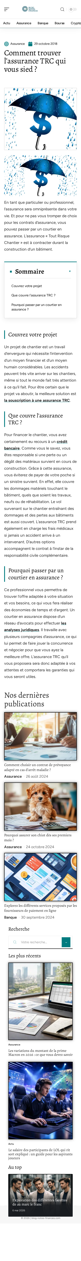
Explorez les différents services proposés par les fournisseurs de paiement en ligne (40, 908)
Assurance (13, 776)
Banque (10, 917)
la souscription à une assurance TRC (37, 400)
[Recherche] (62, 9)
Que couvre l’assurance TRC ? (33, 295)
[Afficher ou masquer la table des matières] (57, 271)
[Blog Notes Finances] (30, 9)
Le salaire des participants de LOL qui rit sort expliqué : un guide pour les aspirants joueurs (40, 1153)
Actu (11, 1143)
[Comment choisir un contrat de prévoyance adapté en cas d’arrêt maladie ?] (40, 736)
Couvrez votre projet (26, 286)
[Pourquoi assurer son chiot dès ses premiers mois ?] (40, 807)
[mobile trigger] (7, 9)
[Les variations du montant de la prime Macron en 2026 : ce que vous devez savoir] (40, 1001)
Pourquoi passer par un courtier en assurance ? (36, 307)
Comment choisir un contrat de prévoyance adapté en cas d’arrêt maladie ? (37, 767)
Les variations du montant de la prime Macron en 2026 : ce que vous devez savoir (40, 1052)
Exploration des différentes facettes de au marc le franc (39, 1202)
